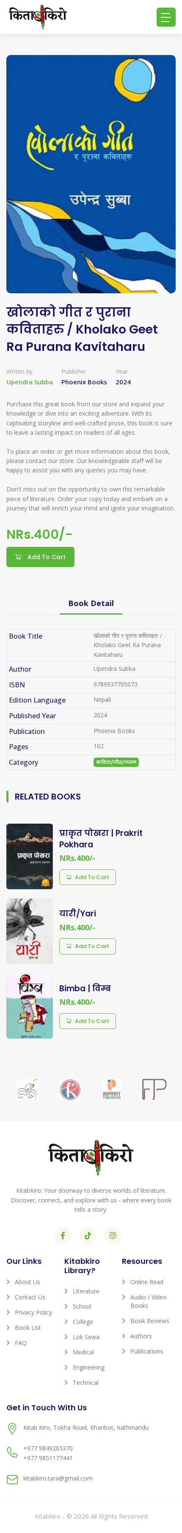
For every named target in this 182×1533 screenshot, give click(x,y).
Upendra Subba (29, 382)
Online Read (146, 1282)
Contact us (30, 1297)
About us (27, 1282)
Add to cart (92, 877)
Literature (86, 1291)
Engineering (89, 1367)
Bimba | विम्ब (85, 988)
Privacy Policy (33, 1312)
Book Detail (91, 603)
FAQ (21, 1343)
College (83, 1322)
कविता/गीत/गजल (116, 762)
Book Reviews (149, 1321)
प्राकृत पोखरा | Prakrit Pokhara (101, 838)
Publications (146, 1351)
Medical (83, 1352)
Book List (28, 1327)
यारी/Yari (77, 913)
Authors (141, 1336)
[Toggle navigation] (166, 17)
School (82, 1306)
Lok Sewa (86, 1337)
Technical (86, 1383)
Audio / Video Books (148, 1301)
